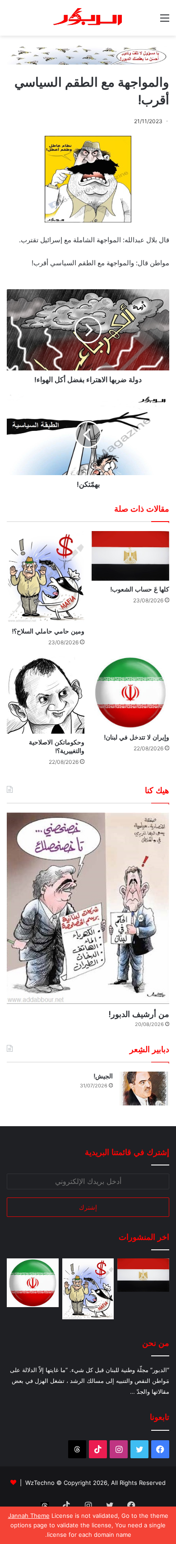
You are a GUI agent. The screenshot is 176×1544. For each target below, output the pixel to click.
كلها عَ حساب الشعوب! (139, 589)
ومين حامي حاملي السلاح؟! (48, 631)
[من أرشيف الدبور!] (88, 908)
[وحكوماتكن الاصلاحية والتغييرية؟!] (45, 695)
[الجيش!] (144, 1088)
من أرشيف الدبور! (138, 1014)
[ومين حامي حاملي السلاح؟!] (45, 577)
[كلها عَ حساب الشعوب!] (130, 556)
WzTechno (40, 1482)
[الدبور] (88, 17)
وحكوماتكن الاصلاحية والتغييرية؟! (56, 746)
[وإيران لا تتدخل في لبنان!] (130, 692)
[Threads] (77, 1449)
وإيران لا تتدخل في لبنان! (136, 737)
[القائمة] (164, 21)
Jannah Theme (29, 1515)
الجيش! (103, 1076)
